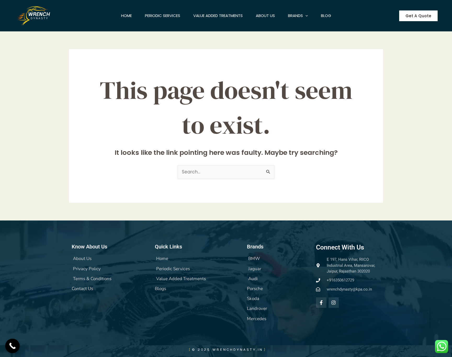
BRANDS (295, 15)
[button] (305, 15)
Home (126, 15)
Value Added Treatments (218, 15)
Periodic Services (162, 15)
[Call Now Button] (12, 346)
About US (265, 15)
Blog (326, 15)
